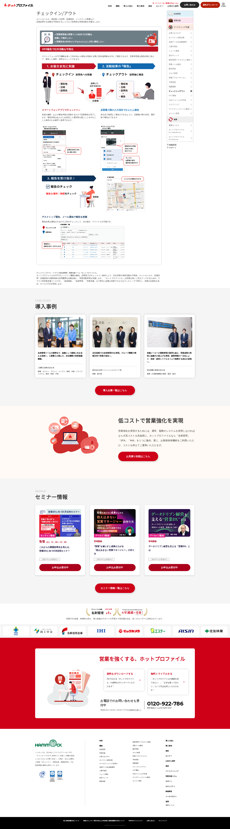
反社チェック (174, 55)
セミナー (159, 6)
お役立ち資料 (173, 6)
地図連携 (172, 86)
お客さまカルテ (175, 33)
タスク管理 (173, 73)
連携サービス (174, 125)
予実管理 (172, 82)
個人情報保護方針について (71, 821)
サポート (172, 147)
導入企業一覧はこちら (115, 390)
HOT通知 (172, 95)
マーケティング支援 (181, 27)
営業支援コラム (171, 776)
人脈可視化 (173, 46)
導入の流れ (128, 6)
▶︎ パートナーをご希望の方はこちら (166, 3)
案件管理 (172, 69)
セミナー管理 (174, 113)
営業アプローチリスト (177, 78)
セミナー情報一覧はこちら (115, 588)
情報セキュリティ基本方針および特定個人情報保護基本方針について (104, 821)
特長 (110, 6)
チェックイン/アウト (177, 91)
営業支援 (177, 20)
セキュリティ (170, 786)
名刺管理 (177, 14)
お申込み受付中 (60, 567)
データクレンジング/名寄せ (108, 763)
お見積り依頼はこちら (138, 456)
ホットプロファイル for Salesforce (176, 131)
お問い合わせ (189, 5)
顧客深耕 (102, 781)
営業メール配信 (175, 64)
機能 (118, 6)
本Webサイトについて (136, 821)
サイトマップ (163, 821)
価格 (150, 6)
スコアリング (174, 104)
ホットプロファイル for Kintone (176, 138)
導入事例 (140, 6)
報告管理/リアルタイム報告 (179, 60)
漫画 (167, 766)
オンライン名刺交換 (176, 37)
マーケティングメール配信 (179, 109)
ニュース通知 (174, 51)
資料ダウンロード (210, 5)
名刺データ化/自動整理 (178, 42)
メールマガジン (171, 796)
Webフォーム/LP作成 (177, 100)
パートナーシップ (172, 771)
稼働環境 (172, 145)
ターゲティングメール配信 (141, 777)
